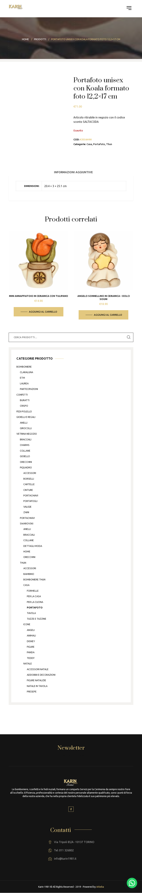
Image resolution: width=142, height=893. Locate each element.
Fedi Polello (24, 411)
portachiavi (30, 495)
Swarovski (26, 523)
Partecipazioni (29, 389)
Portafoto (99, 144)
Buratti (24, 400)
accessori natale (37, 669)
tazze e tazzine (36, 618)
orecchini (26, 462)
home (26, 551)
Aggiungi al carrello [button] (43, 311)
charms (24, 445)
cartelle (29, 484)
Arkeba (100, 886)
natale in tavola (37, 686)
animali (31, 635)
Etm (22, 377)
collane (25, 450)
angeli (31, 630)
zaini (26, 512)
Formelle (33, 590)
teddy (31, 658)
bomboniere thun (34, 579)
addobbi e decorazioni (41, 674)
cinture (28, 490)
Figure (30, 646)
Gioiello (25, 456)
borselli (28, 478)
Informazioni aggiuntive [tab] (73, 172)
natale (27, 663)
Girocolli (26, 428)
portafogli (30, 501)
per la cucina (35, 602)
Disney (31, 641)
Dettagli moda (32, 546)
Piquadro (26, 467)
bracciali (25, 439)
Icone (26, 624)
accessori (29, 473)
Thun (109, 144)
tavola (31, 613)
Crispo (24, 405)
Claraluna (26, 372)
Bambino (28, 574)
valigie (27, 506)
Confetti (22, 394)
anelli (23, 422)
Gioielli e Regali (25, 417)
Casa (89, 144)
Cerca (128, 337)
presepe (32, 691)
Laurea (24, 383)
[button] (132, 883)
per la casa (34, 596)
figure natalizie (36, 680)
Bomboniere (24, 366)
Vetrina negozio (26, 433)
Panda (30, 652)
